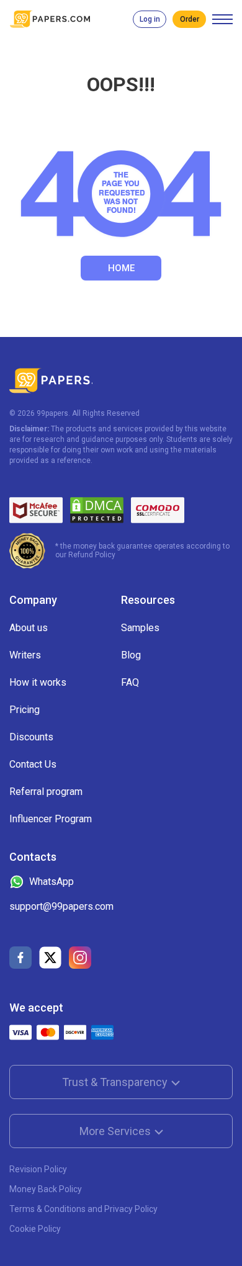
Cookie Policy (35, 1229)
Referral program (46, 791)
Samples (140, 628)
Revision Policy (38, 1169)
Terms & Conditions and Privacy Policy (83, 1209)
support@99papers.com (61, 906)
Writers (25, 655)
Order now (189, 19)
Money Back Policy (45, 1189)
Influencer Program (50, 819)
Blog (131, 655)
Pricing (24, 710)
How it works (37, 682)
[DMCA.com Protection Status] (96, 510)
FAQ (130, 682)
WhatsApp (51, 881)
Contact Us (32, 764)
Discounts (31, 737)
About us (28, 628)
